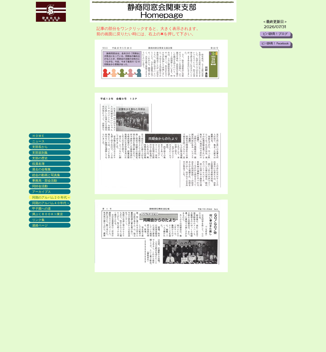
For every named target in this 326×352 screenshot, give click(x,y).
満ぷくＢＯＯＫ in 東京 (47, 214)
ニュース (38, 141)
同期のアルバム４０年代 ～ (51, 203)
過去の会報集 (41, 169)
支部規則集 (40, 152)
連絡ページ (40, 225)
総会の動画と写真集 (46, 175)
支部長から (40, 147)
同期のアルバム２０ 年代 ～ (51, 197)
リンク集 (38, 220)
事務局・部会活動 (44, 180)
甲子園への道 (41, 208)
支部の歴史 (40, 158)
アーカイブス (41, 191)
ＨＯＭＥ (38, 136)
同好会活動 (40, 186)
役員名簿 (38, 163)
